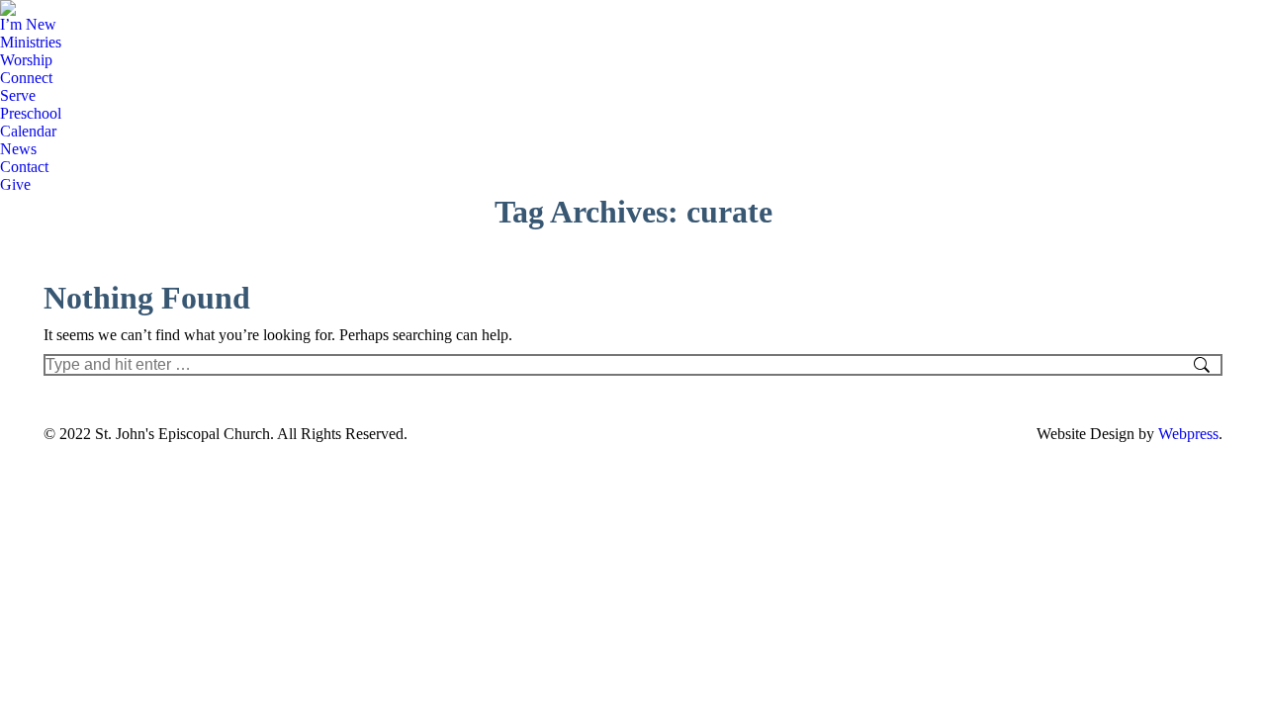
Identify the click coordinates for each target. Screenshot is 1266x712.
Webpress (1188, 433)
